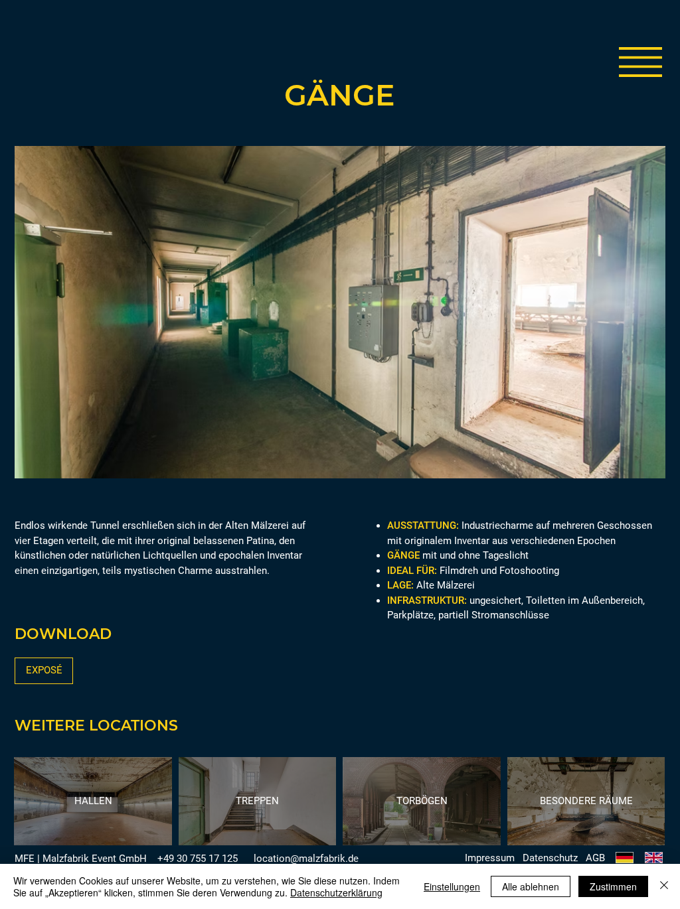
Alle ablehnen (530, 886)
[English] (653, 858)
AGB (595, 858)
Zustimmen (613, 886)
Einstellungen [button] (452, 886)
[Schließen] (664, 886)
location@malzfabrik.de (306, 859)
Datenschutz (550, 858)
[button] (640, 62)
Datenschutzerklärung (336, 892)
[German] (624, 858)
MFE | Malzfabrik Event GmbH (81, 859)
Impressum (490, 858)
